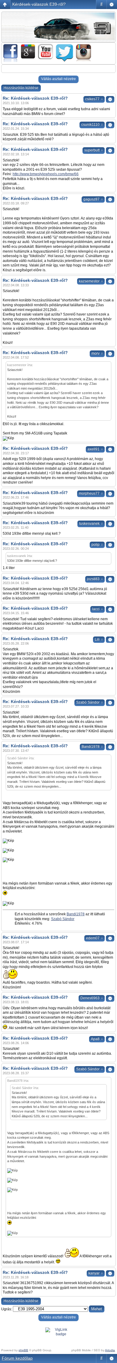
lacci (97, 609)
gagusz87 (93, 199)
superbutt (93, 150)
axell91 (95, 449)
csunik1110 (92, 125)
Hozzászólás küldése (21, 88)
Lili (99, 639)
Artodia (110, 1350)
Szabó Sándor (89, 702)
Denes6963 (91, 998)
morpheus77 (91, 493)
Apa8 (97, 1039)
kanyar (95, 1273)
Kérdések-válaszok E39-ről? (39, 4)
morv (97, 353)
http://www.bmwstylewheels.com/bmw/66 (46, 174)
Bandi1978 (92, 747)
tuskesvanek (91, 523)
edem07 (94, 938)
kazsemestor (91, 281)
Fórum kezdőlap (17, 1358)
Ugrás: (6, 1309)
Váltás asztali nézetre (58, 79)
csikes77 (94, 99)
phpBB (23, 1350)
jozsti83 (95, 579)
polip (97, 545)
